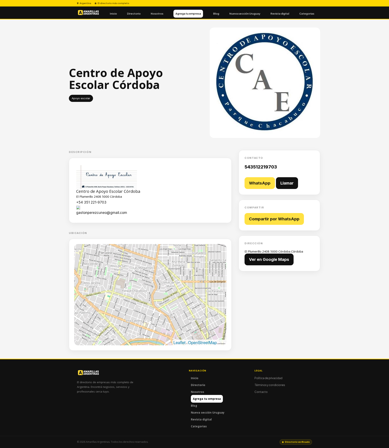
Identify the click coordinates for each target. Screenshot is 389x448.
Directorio (134, 13)
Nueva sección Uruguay (244, 13)
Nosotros (157, 13)
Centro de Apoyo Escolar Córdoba (108, 191)
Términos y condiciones (269, 385)
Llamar (287, 183)
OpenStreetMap (202, 342)
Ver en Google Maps (269, 259)
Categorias (306, 13)
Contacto (261, 392)
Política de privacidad (268, 378)
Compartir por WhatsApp (274, 219)
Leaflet (179, 342)
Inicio (113, 13)
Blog (216, 13)
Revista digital (279, 13)
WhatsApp (259, 183)
